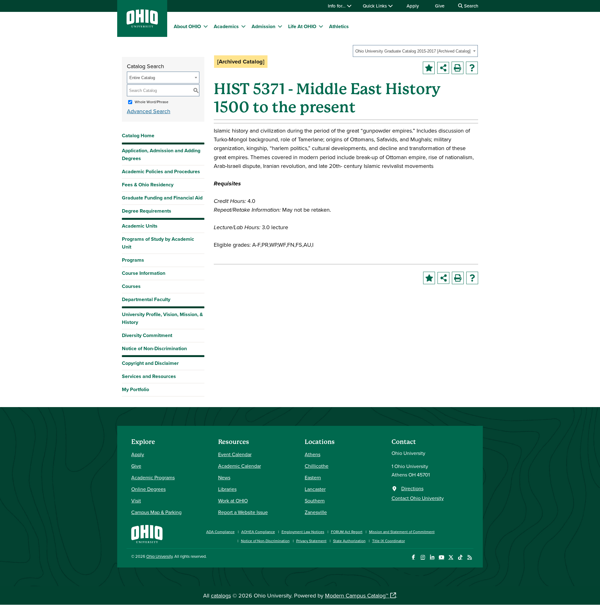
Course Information (143, 273)
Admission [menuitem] (263, 26)
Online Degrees (148, 489)
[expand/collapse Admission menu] (280, 26)
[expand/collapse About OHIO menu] (205, 26)
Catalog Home (138, 135)
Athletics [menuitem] (339, 26)
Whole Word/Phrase (151, 101)
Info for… (337, 6)
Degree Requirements (146, 210)
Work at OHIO (233, 500)
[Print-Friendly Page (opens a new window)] (457, 68)
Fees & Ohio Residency (147, 184)
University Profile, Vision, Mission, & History (162, 318)
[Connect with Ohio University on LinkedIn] (432, 557)
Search (470, 6)
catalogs (221, 595)
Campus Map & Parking (156, 512)
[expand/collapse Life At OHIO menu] (321, 26)
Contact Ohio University (418, 498)
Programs (133, 260)
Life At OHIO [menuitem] (302, 26)
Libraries (227, 489)
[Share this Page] (443, 68)
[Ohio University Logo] (142, 25)
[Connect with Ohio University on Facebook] (413, 557)
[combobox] (415, 51)
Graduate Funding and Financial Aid (162, 197)
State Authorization (349, 540)
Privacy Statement (311, 540)
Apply (413, 6)
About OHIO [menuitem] (187, 26)
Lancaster (315, 489)
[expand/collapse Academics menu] (243, 26)
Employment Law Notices (303, 531)
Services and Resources (149, 376)
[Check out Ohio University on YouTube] (441, 557)
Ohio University (159, 556)
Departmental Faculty (146, 299)
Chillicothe (316, 465)
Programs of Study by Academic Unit (158, 242)
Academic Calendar (239, 465)
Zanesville (316, 512)
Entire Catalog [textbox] (142, 77)
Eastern (313, 477)
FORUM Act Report (346, 531)
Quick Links (375, 6)
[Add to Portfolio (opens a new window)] (429, 68)
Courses (131, 286)
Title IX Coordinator (388, 540)
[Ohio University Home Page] (146, 533)
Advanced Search (148, 111)
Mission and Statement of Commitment (402, 531)
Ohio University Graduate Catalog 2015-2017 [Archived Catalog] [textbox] (413, 51)
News (224, 477)
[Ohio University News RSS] (469, 557)
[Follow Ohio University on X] (451, 557)
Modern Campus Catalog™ (356, 595)
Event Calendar (235, 454)
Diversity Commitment (147, 335)
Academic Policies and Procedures (161, 171)
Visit (136, 500)
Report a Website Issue (243, 512)
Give (439, 6)
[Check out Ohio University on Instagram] (423, 557)
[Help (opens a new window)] (472, 68)
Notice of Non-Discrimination (154, 348)
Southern (315, 500)
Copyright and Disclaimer (150, 363)
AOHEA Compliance (258, 531)
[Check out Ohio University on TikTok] (460, 557)
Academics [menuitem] (226, 26)
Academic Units (140, 225)
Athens (312, 454)
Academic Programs (153, 477)
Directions (412, 488)
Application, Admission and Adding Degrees (161, 154)
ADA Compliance (220, 531)
